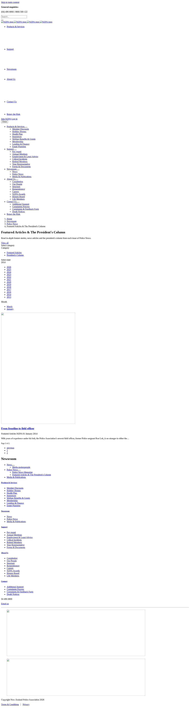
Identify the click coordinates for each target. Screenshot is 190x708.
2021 (9, 279)
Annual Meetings (19, 154)
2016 (9, 292)
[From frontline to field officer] (95, 368)
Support (4, 527)
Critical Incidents (19, 159)
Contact (4, 581)
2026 (9, 267)
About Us (4, 553)
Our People (17, 184)
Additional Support (20, 204)
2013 (9, 297)
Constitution (17, 181)
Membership (17, 141)
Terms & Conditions (10, 704)
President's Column (15, 255)
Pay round (16, 151)
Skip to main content (10, 2)
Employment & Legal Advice (25, 156)
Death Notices (18, 211)
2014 (9, 294)
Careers (15, 191)
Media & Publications (21, 176)
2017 (9, 289)
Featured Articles (14, 252)
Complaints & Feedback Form (25, 209)
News (14, 171)
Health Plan (17, 134)
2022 (9, 277)
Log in (14, 119)
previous (10, 448)
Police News (17, 174)
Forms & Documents (21, 166)
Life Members (18, 199)
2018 (9, 287)
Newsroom (5, 511)
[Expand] (26, 127)
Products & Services (9, 483)
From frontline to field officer (17, 428)
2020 (9, 282)
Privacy (26, 704)
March (9, 306)
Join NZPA (6, 119)
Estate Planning (19, 146)
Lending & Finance (20, 144)
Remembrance (18, 189)
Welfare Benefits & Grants (23, 139)
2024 (9, 272)
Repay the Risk (13, 114)
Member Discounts (20, 129)
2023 (9, 274)
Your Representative (21, 164)
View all (4, 243)
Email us (5, 604)
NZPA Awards (18, 194)
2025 (9, 269)
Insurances (17, 136)
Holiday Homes (19, 131)
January (10, 309)
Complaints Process (20, 206)
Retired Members (19, 161)
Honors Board (18, 196)
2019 (9, 284)
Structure (16, 186)
